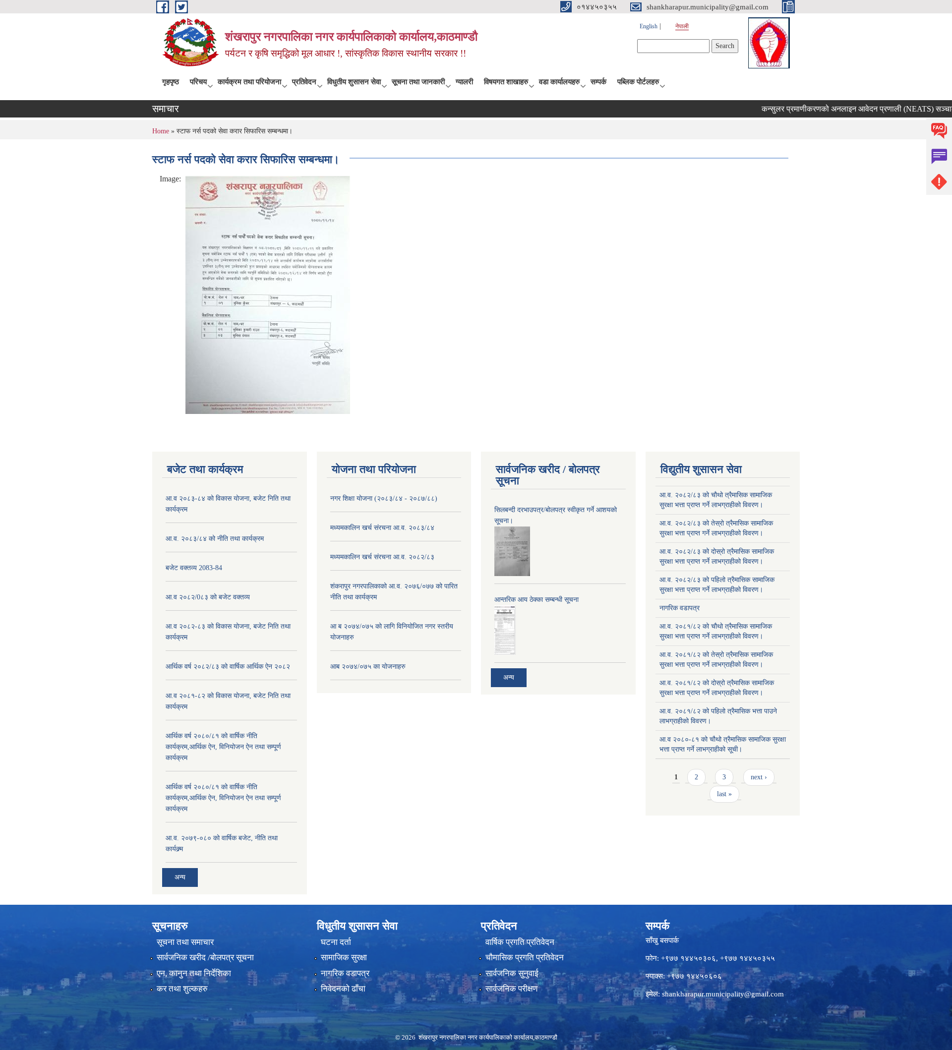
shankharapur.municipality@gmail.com (723, 994)
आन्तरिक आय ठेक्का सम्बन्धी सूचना (536, 599)
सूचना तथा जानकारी (418, 82)
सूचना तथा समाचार (185, 942)
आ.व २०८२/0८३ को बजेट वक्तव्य (208, 597)
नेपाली (682, 26)
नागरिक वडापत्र (679, 608)
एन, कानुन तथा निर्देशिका (194, 973)
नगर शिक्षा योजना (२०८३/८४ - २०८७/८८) (383, 498)
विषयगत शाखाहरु (506, 82)
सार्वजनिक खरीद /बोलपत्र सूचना (205, 957)
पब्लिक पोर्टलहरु (638, 82)
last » (724, 794)
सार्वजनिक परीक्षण (511, 988)
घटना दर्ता (336, 942)
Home (160, 131)
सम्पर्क (598, 82)
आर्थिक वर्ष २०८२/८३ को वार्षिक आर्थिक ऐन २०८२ (228, 666)
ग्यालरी (464, 82)
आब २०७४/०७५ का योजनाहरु (368, 666)
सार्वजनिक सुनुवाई (511, 973)
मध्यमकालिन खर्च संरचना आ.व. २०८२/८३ (382, 557)
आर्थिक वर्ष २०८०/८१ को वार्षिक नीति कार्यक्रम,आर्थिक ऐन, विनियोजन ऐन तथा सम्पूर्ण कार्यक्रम (223, 746)
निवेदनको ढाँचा (343, 988)
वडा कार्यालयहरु (559, 82)
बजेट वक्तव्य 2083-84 (194, 568)
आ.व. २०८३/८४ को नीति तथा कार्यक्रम (215, 538)
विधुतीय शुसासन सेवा (354, 82)
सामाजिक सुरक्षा (344, 957)
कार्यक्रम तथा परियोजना (249, 82)
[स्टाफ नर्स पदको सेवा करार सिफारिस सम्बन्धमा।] (267, 294)
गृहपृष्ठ (170, 82)
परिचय (198, 82)
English (648, 26)
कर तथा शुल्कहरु (182, 988)
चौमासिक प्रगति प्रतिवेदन (524, 957)
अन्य (180, 877)
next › (759, 777)
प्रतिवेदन (304, 82)
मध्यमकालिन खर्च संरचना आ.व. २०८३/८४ (382, 527)
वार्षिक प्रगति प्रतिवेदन (519, 942)
